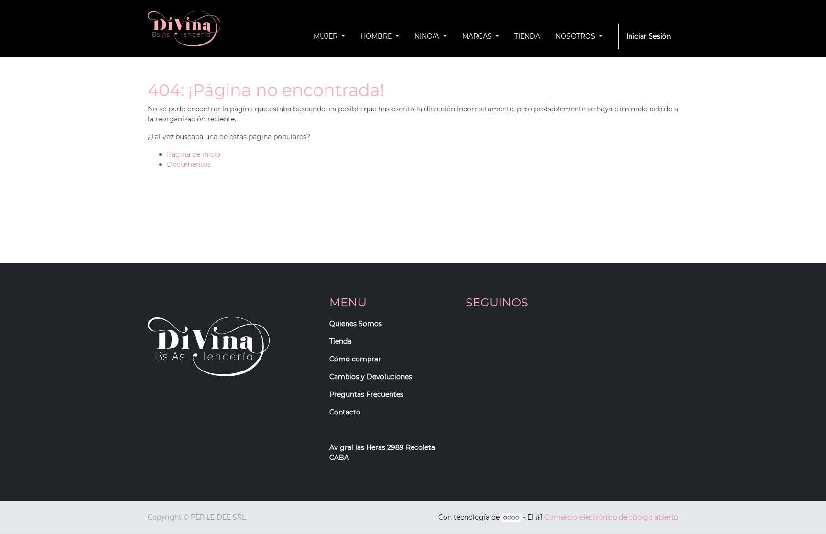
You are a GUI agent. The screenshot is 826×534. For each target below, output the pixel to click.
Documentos (189, 164)
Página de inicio (193, 154)
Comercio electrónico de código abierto (611, 517)
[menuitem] (527, 36)
